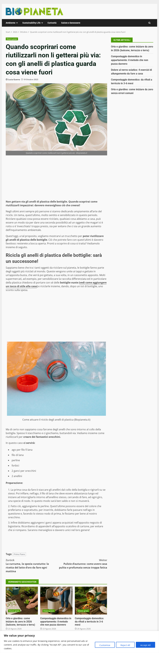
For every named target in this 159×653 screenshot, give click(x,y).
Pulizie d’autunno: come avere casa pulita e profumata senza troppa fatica (83, 563)
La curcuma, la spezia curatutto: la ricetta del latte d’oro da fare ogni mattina (27, 565)
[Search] (149, 23)
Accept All (145, 645)
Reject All (125, 645)
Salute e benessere (70, 23)
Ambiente (10, 23)
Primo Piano (19, 554)
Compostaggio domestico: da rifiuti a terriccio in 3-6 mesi (91, 601)
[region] (79, 642)
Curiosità (52, 23)
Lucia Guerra (14, 79)
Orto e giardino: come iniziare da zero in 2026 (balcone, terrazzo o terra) (22, 601)
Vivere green (12, 39)
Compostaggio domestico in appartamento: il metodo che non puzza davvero (56, 601)
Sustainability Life (31, 23)
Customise (104, 645)
